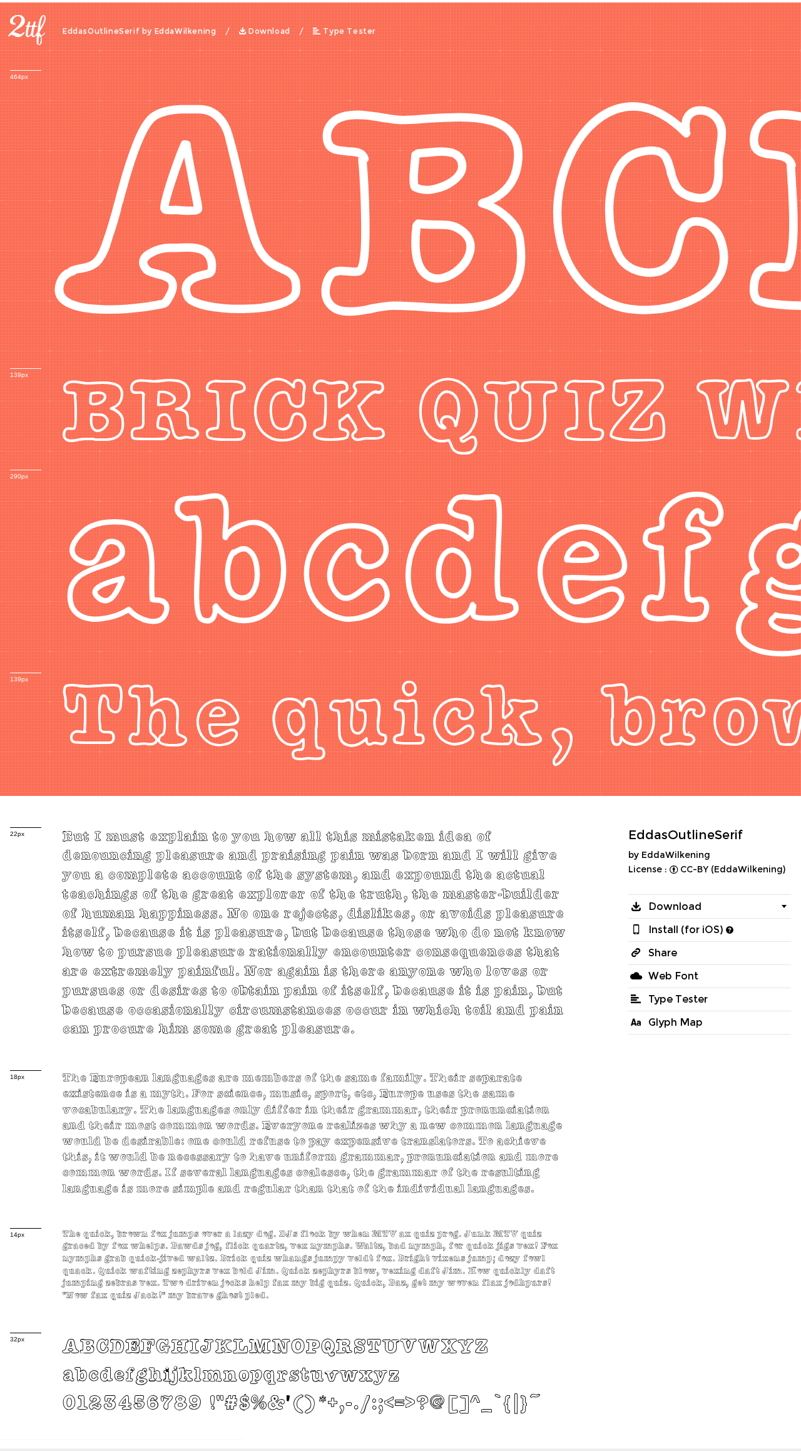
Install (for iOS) (685, 930)
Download (269, 31)
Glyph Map (675, 1022)
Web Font (673, 976)
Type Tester (349, 31)
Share (662, 953)
